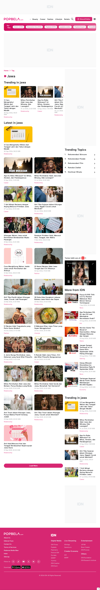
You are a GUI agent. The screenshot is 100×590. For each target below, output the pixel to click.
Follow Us (7, 561)
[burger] (94, 19)
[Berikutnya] (63, 95)
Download (7, 567)
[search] (72, 19)
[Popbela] (14, 19)
